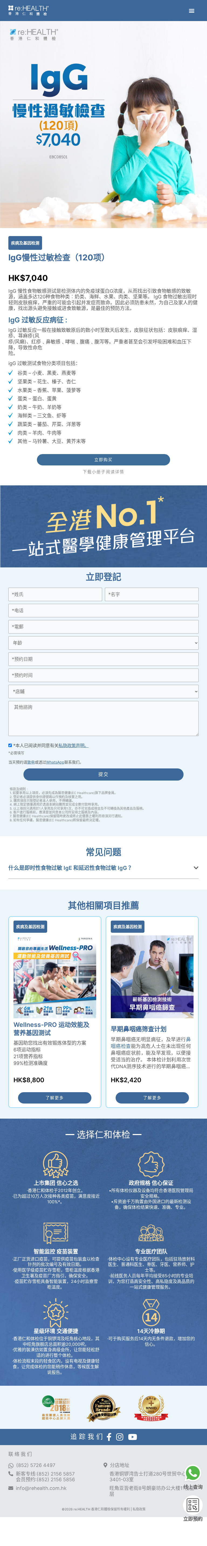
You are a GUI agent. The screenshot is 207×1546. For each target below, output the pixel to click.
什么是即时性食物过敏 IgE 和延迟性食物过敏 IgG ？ (71, 868)
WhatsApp (55, 762)
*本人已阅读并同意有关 (50, 745)
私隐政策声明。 (73, 745)
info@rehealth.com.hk (41, 1488)
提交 (103, 774)
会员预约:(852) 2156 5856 (45, 1479)
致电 (31, 762)
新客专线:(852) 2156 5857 (45, 1474)
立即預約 (193, 1519)
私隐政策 (139, 1509)
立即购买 (103, 459)
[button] (191, 10)
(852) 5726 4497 (35, 1465)
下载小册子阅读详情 (103, 471)
